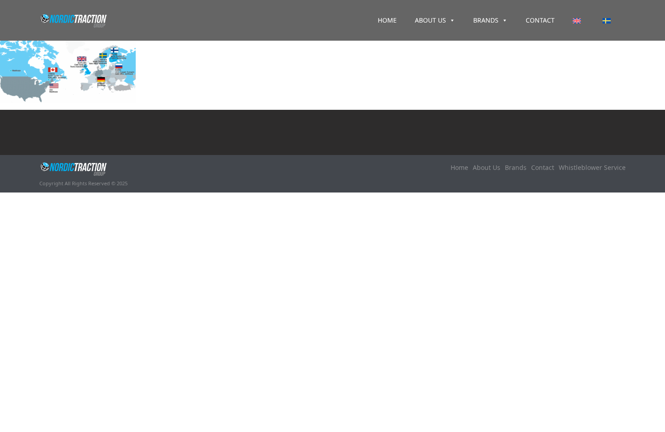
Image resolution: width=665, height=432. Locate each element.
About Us (430, 20)
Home (387, 20)
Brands (486, 20)
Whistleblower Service (592, 167)
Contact (540, 20)
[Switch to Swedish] (608, 20)
